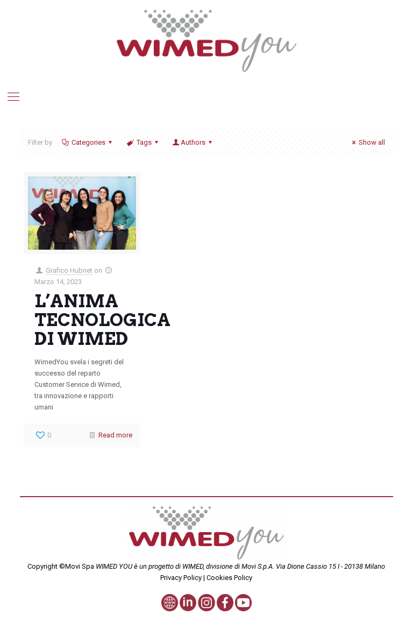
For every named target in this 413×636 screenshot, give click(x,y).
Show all (372, 142)
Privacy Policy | (182, 578)
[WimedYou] (207, 40)
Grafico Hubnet (69, 270)
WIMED (192, 566)
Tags (144, 142)
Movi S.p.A (257, 566)
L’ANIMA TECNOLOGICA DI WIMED (102, 320)
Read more (115, 435)
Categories (88, 142)
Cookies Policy (228, 578)
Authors (193, 142)
